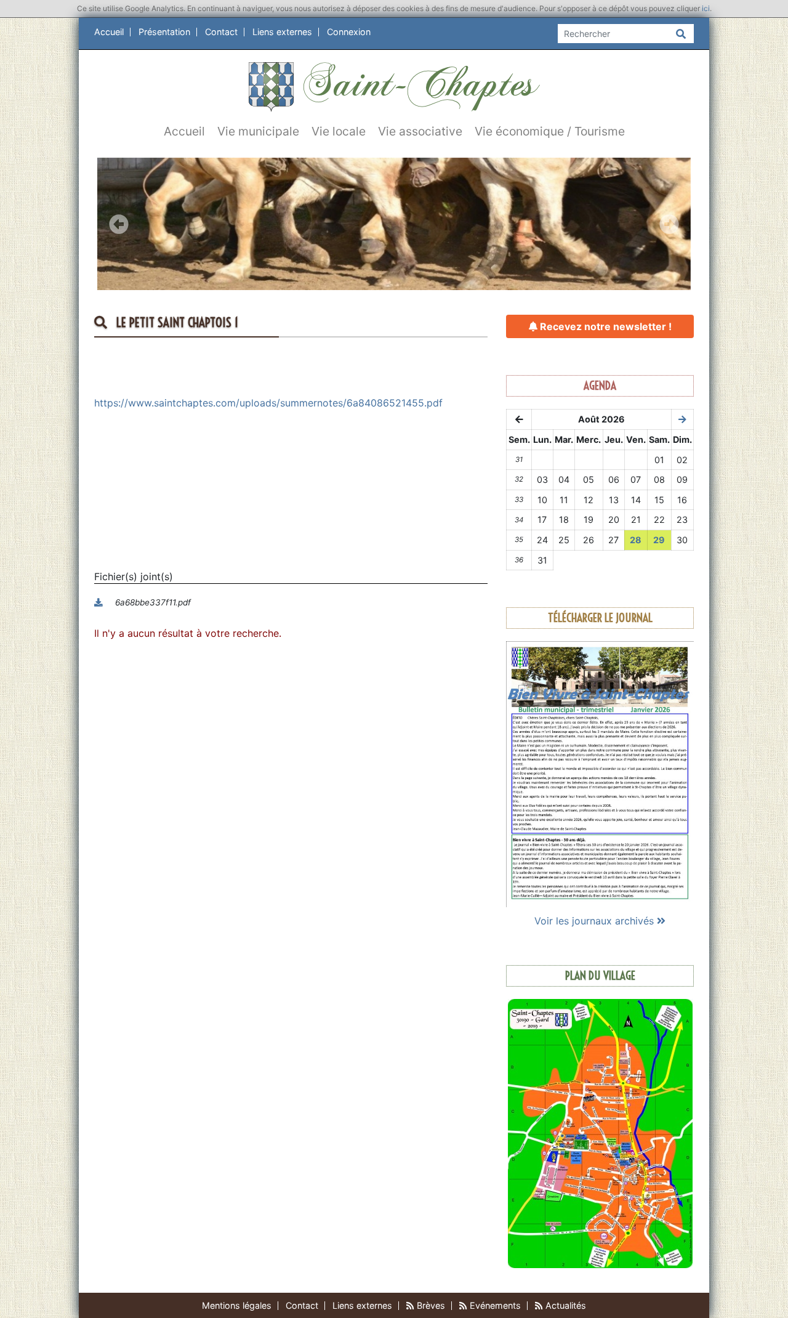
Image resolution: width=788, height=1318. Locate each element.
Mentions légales (236, 1305)
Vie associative (420, 131)
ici (706, 8)
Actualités (564, 1305)
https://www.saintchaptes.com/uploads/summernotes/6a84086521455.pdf (268, 403)
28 (635, 540)
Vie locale (339, 131)
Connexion (349, 31)
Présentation (164, 31)
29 (659, 540)
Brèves (429, 1305)
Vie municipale (258, 131)
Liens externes (282, 31)
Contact (221, 31)
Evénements (494, 1305)
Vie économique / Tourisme (550, 131)
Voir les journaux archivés (595, 921)
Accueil (109, 31)
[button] (118, 224)
